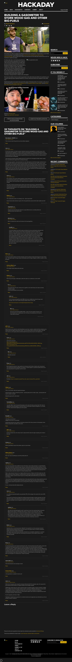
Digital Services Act (58, 653)
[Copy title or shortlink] (11, 25)
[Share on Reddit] (9, 25)
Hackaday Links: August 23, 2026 (61, 148)
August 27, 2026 (64, 9)
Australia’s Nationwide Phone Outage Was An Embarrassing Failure (62, 78)
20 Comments (62, 110)
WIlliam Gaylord (8, 452)
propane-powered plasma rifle (19, 83)
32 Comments (46, 23)
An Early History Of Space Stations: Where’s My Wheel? (63, 99)
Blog (11, 9)
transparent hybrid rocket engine (35, 83)
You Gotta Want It (62, 153)
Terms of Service (51, 653)
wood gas (17, 115)
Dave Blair (53, 176)
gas (8, 115)
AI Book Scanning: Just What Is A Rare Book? (62, 135)
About (41, 9)
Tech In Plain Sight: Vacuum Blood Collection (62, 142)
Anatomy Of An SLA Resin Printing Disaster (62, 92)
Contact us (59, 60)
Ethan (6, 253)
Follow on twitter (53, 60)
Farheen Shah (8, 570)
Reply (6, 143)
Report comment (45, 143)
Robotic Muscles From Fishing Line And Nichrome (14, 119)
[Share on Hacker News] (8, 25)
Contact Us (18, 650)
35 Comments (62, 145)
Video (16, 645)
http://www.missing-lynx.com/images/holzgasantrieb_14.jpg (21, 302)
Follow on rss (57, 60)
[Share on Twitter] (6, 25)
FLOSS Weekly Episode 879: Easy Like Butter (62, 128)
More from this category (56, 112)
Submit (35, 9)
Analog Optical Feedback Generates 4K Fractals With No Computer (59, 178)
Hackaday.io (18, 9)
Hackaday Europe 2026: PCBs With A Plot (62, 85)
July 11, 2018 (46, 25)
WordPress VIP (38, 656)
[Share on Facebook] (4, 25)
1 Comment (61, 151)
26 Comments (62, 102)
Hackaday (36, 5)
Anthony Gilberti (10, 265)
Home (6, 9)
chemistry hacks (11, 113)
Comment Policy (40, 631)
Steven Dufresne (10, 23)
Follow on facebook (51, 60)
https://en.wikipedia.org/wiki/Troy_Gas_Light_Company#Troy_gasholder (25, 379)
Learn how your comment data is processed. (30, 633)
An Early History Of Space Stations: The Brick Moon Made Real (63, 106)
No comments (62, 88)
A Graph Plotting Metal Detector (39, 118)
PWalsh (8, 195)
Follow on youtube (55, 60)
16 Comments (62, 82)
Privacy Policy (45, 653)
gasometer (12, 115)
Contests (27, 9)
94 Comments (62, 138)
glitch (6, 326)
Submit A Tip (18, 647)
